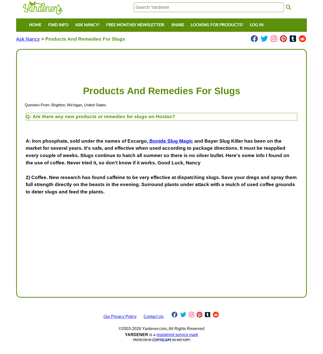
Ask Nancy (28, 39)
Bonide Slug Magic (171, 141)
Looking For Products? (217, 25)
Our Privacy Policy (120, 316)
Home (35, 25)
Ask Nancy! (87, 25)
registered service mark (177, 335)
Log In (256, 25)
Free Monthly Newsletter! (135, 25)
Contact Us (154, 316)
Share (177, 25)
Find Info (58, 25)
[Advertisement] (161, 65)
